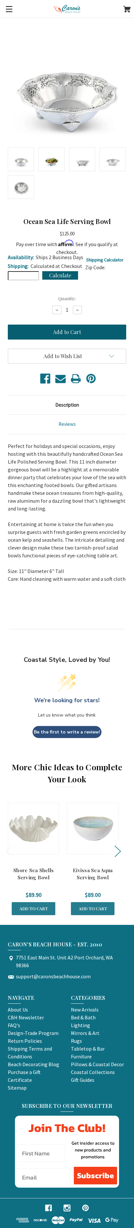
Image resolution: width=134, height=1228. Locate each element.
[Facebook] (45, 378)
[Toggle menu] (9, 9)
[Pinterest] (91, 378)
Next (117, 851)
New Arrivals (85, 1009)
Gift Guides (82, 1080)
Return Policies (25, 1041)
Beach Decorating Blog (33, 1064)
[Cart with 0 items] (127, 10)
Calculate (60, 275)
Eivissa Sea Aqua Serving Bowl (93, 874)
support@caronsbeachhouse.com (53, 976)
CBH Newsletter (26, 1017)
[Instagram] (67, 1208)
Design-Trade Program (33, 1033)
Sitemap (17, 1087)
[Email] (60, 378)
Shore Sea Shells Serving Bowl (33, 874)
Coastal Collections (93, 1072)
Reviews (67, 424)
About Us (18, 1009)
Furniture (81, 1056)
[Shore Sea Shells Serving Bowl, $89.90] (33, 828)
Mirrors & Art (85, 1033)
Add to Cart (34, 908)
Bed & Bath (83, 1017)
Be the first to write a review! (67, 732)
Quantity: (67, 298)
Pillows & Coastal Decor (97, 1064)
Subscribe (95, 1175)
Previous (8, 851)
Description (67, 405)
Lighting (80, 1025)
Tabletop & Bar (88, 1048)
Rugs (76, 1041)
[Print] (76, 378)
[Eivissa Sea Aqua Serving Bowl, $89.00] (92, 828)
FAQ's (14, 1025)
